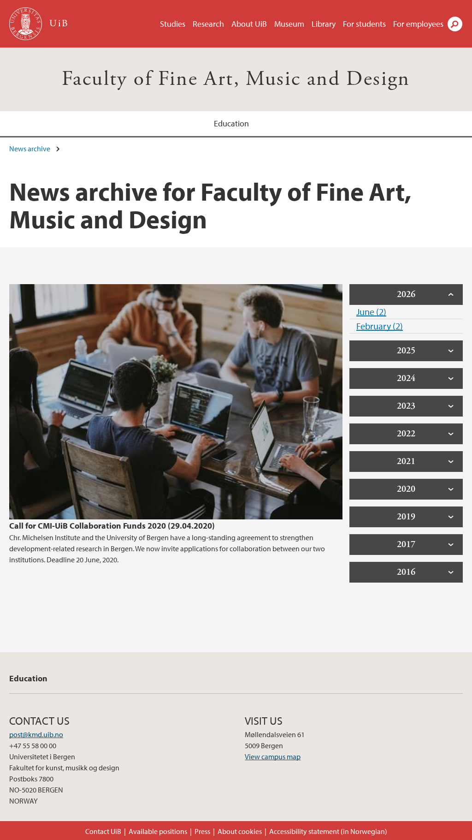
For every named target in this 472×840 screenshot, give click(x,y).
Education (231, 123)
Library (324, 23)
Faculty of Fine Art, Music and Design (236, 79)
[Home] (26, 23)
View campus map (273, 756)
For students (364, 23)
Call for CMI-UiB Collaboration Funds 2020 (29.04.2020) (112, 525)
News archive (29, 148)
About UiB (249, 23)
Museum (289, 23)
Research (208, 23)
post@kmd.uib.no (36, 734)
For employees (418, 23)
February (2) (379, 326)
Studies (172, 23)
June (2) (371, 311)
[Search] (455, 24)
